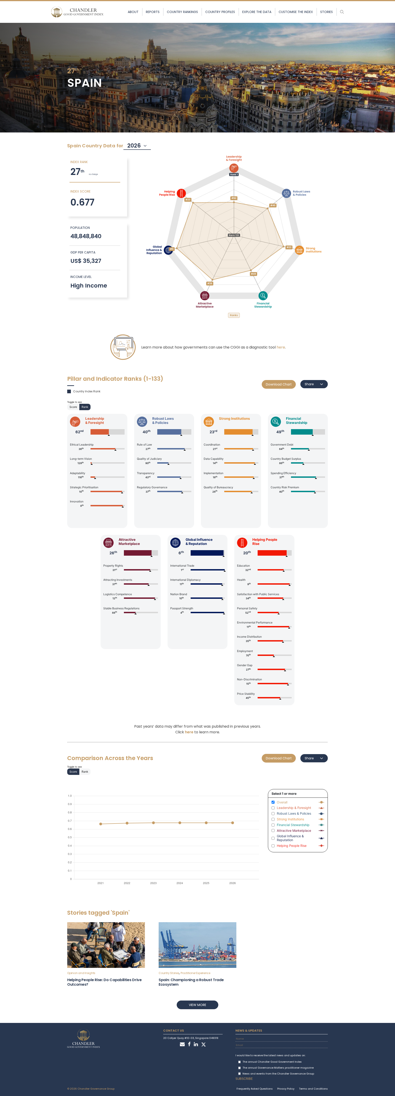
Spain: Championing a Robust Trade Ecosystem (191, 982)
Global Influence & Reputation (290, 838)
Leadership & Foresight (294, 808)
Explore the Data (256, 12)
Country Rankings (182, 12)
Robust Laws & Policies (294, 813)
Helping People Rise (292, 846)
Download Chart (279, 384)
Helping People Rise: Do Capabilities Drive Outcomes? (104, 982)
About (133, 12)
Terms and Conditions (313, 1089)
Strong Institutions (290, 819)
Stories (326, 12)
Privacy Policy (285, 1089)
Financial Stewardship (293, 825)
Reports (153, 12)
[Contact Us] (182, 1044)
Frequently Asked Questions (255, 1089)
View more (197, 1005)
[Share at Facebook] (189, 1044)
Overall (282, 802)
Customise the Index (296, 12)
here (281, 347)
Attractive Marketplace (294, 830)
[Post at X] (204, 1044)
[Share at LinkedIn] (196, 1044)
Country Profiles (220, 12)
